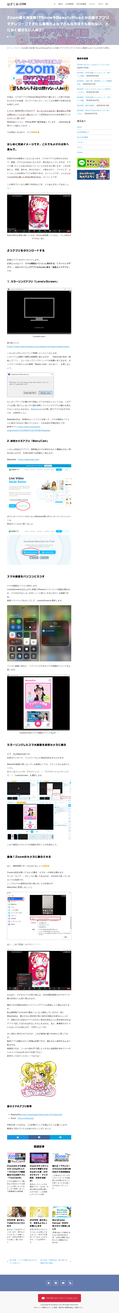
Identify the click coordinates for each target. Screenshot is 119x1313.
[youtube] (63, 1283)
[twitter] (17, 1137)
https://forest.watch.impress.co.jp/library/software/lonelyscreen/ (38, 347)
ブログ (12, 37)
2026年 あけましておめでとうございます (93, 65)
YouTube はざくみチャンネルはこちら (61, 1298)
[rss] (70, 1283)
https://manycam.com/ (28, 459)
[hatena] (60, 1137)
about (79, 127)
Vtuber (80, 152)
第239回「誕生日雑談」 (86, 106)
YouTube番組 (82, 137)
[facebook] (39, 1137)
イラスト (80, 142)
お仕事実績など (83, 132)
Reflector (35, 409)
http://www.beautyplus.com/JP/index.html (42, 1115)
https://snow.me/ (26, 1118)
